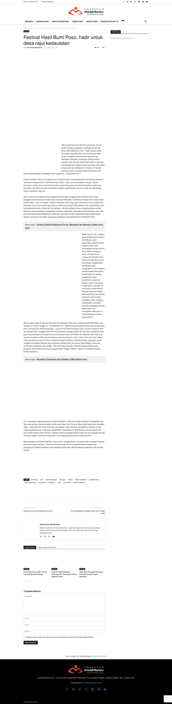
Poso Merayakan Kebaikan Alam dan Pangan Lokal (88, 512)
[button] (145, 22)
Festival (33, 28)
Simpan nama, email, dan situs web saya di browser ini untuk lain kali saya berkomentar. (59, 637)
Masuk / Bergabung (47, 1)
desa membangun (51, 479)
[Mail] (131, 1)
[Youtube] (146, 1)
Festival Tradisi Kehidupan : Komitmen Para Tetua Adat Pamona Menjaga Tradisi (64, 574)
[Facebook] (123, 1)
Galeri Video (91, 21)
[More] (47, 52)
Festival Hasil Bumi (80, 479)
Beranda (29, 21)
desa (41, 479)
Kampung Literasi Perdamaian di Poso (38, 511)
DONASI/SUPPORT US (109, 21)
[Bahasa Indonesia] (123, 21)
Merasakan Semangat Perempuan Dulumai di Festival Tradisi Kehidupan (91, 574)
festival (70, 479)
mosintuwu (42, 482)
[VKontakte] (143, 1)
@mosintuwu (99, 656)
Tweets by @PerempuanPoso (122, 38)
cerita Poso (34, 479)
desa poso (62, 479)
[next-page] (28, 581)
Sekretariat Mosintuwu (34, 47)
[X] (135, 1)
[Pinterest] (36, 52)
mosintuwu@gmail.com (92, 683)
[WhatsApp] (42, 52)
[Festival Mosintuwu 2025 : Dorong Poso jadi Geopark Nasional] (36, 561)
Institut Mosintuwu (30, 482)
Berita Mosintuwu (60, 21)
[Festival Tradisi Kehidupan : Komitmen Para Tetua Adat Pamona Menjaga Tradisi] (64, 561)
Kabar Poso (77, 21)
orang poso (51, 482)
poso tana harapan (79, 482)
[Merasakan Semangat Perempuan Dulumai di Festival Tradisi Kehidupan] (92, 561)
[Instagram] (127, 1)
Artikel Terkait (30, 547)
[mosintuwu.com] (86, 11)
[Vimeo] (139, 1)
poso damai (67, 482)
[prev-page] (25, 581)
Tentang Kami (42, 21)
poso (59, 482)
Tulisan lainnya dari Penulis (47, 547)
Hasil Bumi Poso (94, 479)
